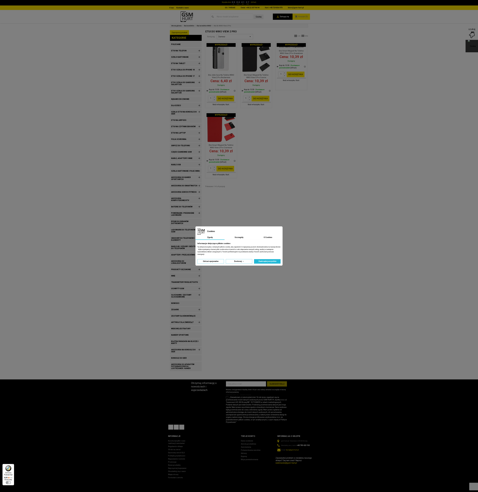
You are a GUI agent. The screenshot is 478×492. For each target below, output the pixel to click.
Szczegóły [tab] (239, 237)
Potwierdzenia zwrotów (250, 450)
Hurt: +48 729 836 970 (273, 8)
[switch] (8, 482)
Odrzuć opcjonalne (210, 261)
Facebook (170, 427)
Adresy (244, 453)
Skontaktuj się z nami (177, 471)
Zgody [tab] (210, 237)
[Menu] (12, 465)
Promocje (172, 462)
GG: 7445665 (230, 8)
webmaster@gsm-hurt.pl (286, 463)
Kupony (244, 456)
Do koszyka (225, 98)
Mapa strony (173, 474)
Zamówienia (246, 447)
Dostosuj (238, 261)
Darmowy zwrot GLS (176, 453)
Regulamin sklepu (175, 446)
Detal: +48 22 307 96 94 (250, 8)
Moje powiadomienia (249, 459)
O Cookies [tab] (268, 237)
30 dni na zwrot (174, 450)
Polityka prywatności (176, 456)
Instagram (176, 427)
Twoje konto (248, 436)
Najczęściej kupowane (177, 468)
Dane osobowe (247, 441)
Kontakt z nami (182, 8)
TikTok (181, 427)
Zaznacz (235, 36)
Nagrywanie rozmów (176, 459)
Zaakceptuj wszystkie (267, 261)
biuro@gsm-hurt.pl (296, 8)
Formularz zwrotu (175, 478)
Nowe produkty (174, 465)
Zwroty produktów (248, 444)
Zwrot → (279, 455)
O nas (171, 8)
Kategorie (179, 37)
